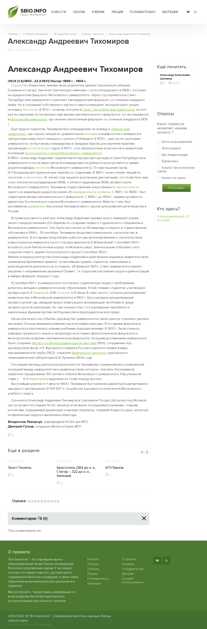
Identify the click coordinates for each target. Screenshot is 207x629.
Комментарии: (30, 518)
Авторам (128, 574)
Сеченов (63, 293)
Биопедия (170, 12)
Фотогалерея (171, 148)
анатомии (91, 134)
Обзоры (79, 12)
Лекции (117, 12)
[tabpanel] (29, 466)
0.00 (36, 50)
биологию (30, 110)
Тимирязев (41, 293)
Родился (17, 85)
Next (147, 452)
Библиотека (170, 161)
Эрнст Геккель (20, 468)
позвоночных (33, 177)
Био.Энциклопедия (175, 155)
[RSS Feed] (195, 12)
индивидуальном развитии (92, 192)
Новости (58, 12)
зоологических (38, 148)
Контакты (128, 564)
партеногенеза (127, 187)
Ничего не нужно (174, 178)
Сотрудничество (133, 569)
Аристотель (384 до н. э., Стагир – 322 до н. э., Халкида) (76, 472)
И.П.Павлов (114, 468)
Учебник (98, 12)
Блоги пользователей (177, 142)
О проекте (129, 559)
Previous (142, 452)
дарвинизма (36, 206)
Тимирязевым (39, 379)
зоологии (43, 168)
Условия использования (132, 580)
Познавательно (142, 12)
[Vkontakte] (188, 12)
